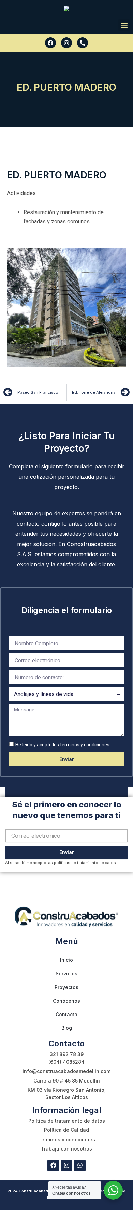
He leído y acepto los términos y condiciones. (62, 744)
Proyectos (66, 987)
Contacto (66, 1014)
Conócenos (66, 1001)
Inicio (66, 960)
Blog (66, 1028)
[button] (124, 25)
